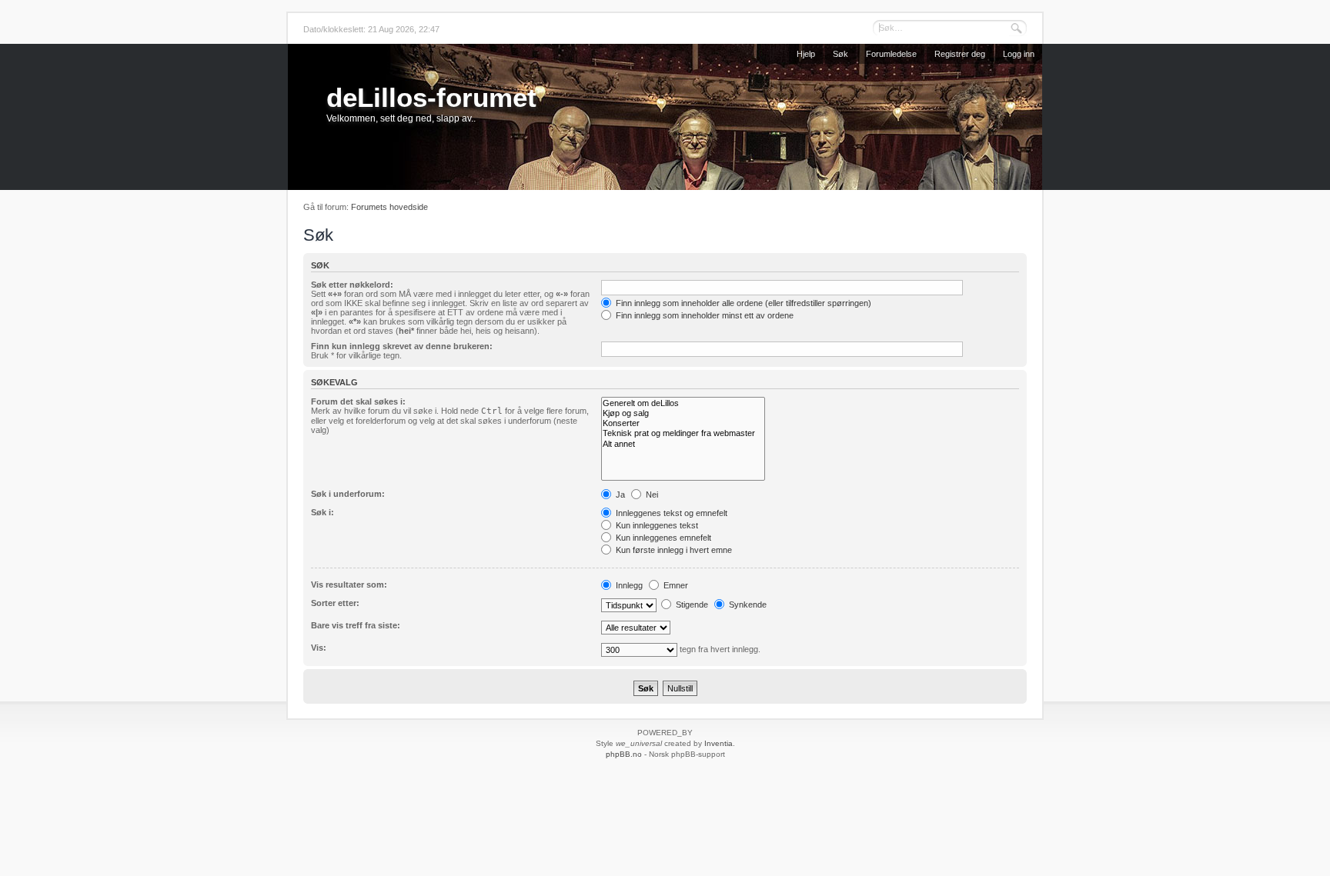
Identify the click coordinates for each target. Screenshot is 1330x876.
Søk (840, 53)
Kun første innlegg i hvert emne (672, 550)
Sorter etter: (335, 603)
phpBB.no (624, 754)
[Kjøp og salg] (683, 413)
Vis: (318, 647)
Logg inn (1018, 53)
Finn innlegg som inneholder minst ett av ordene (703, 315)
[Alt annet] (683, 444)
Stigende (690, 604)
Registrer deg (959, 53)
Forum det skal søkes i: (358, 401)
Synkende (747, 604)
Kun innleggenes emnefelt (662, 537)
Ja (619, 494)
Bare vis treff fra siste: (355, 625)
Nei (650, 494)
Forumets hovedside (389, 207)
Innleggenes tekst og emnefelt (670, 513)
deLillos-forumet (431, 97)
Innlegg (628, 585)
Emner (674, 585)
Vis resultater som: (349, 584)
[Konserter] (683, 423)
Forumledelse (891, 53)
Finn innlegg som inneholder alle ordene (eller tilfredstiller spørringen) (742, 303)
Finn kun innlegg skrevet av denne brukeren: (402, 346)
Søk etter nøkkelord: (352, 284)
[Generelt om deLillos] (683, 403)
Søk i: (322, 512)
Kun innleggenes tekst (655, 525)
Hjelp (806, 53)
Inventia (718, 743)
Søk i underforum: (348, 493)
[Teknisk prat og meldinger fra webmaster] (683, 433)
